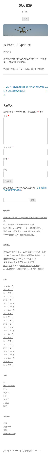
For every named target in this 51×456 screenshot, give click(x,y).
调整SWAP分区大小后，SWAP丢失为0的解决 (21, 231)
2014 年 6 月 (8, 293)
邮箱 (6, 158)
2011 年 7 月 (8, 341)
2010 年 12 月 (8, 351)
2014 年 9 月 (8, 286)
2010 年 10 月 (8, 358)
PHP (5, 396)
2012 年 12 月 (8, 303)
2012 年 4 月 (8, 317)
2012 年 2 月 (8, 324)
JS (4, 382)
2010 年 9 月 (8, 361)
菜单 (25, 19)
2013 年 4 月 (8, 296)
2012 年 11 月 (8, 306)
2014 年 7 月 (8, 289)
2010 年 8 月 (8, 365)
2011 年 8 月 (8, 337)
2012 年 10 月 (8, 310)
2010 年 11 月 (8, 354)
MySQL (6, 392)
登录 (5, 423)
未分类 (37, 69)
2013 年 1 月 (8, 300)
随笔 (5, 406)
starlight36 (7, 265)
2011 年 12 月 (8, 330)
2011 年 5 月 (8, 348)
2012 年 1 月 (8, 327)
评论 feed (7, 430)
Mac (5, 389)
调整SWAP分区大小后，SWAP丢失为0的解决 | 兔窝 (24, 252)
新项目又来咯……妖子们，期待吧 (30, 269)
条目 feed (7, 426)
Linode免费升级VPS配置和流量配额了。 (19, 234)
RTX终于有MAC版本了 (26, 258)
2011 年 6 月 (8, 344)
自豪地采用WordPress (31, 451)
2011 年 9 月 (8, 334)
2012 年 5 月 (8, 313)
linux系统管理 (9, 385)
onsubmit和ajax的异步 (29, 265)
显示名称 (8, 147)
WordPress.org (9, 433)
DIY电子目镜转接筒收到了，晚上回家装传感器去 (14, 90)
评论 (6, 115)
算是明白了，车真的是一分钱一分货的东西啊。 (22, 228)
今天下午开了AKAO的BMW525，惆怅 (18, 224)
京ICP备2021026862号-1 (13, 451)
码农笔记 (25, 5)
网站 (5, 169)
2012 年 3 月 (8, 320)
